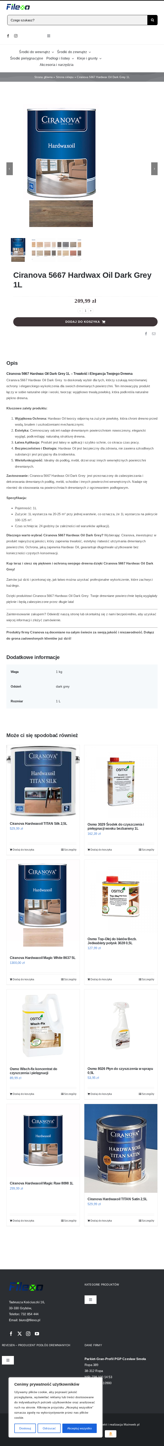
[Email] (154, 334)
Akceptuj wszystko (79, 1428)
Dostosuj (25, 1428)
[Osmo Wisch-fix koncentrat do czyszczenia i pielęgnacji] (43, 1026)
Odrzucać (49, 1428)
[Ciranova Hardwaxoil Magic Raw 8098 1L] (43, 1140)
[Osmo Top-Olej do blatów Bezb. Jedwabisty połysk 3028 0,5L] (120, 896)
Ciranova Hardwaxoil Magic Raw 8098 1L (41, 1183)
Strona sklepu (65, 77)
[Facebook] (146, 334)
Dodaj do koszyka (82, 321)
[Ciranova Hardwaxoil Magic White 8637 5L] (43, 905)
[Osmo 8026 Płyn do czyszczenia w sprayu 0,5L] (120, 1025)
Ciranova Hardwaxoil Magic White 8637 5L (43, 958)
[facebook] (8, 36)
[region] (55, 1407)
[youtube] (37, 1334)
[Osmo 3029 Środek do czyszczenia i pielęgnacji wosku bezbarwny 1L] (120, 781)
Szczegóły (70, 849)
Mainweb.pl (131, 1424)
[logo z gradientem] (18, 5)
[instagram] (16, 36)
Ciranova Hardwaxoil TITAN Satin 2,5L (117, 1199)
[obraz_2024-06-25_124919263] (82, 169)
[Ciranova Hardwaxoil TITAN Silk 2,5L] (43, 781)
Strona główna (43, 77)
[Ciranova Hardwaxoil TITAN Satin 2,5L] (120, 1148)
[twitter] (20, 1334)
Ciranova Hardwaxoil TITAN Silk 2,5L (38, 823)
